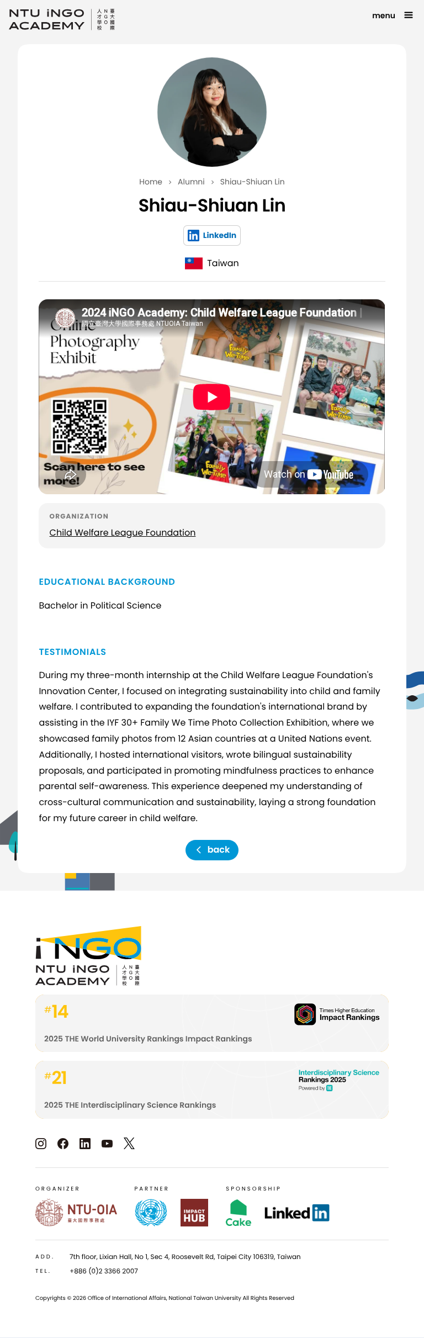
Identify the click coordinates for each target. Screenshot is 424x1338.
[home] (62, 19)
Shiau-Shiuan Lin (252, 181)
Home (150, 181)
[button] (393, 15)
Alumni (191, 181)
